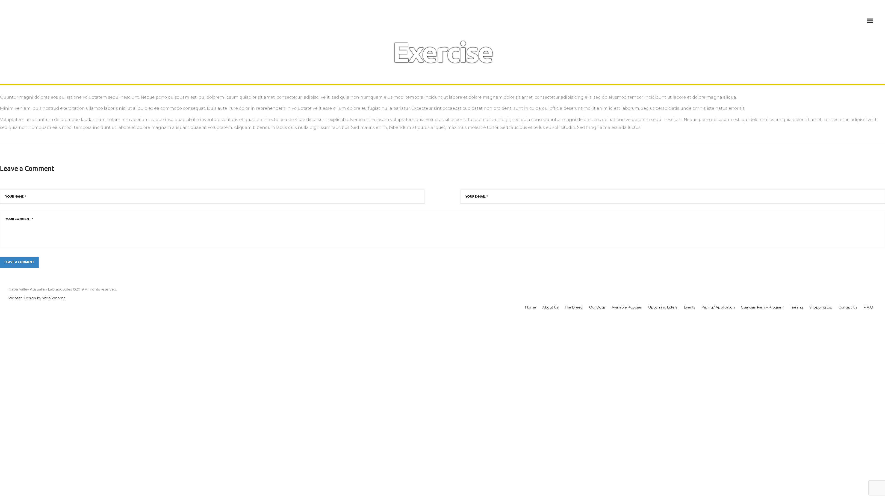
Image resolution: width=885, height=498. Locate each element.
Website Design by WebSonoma (36, 298)
